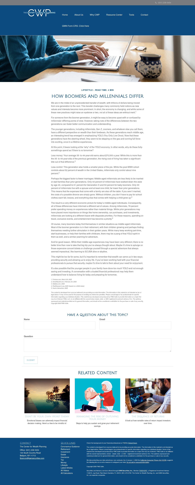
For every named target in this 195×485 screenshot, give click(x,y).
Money (63, 462)
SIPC (145, 470)
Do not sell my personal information (138, 462)
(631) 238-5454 (164, 2)
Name (27, 319)
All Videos (65, 470)
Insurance (65, 457)
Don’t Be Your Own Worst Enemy (47, 416)
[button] (78, 14)
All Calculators (67, 473)
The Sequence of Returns (148, 416)
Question (28, 336)
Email (102, 319)
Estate (63, 454)
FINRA (141, 470)
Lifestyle (64, 465)
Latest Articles (67, 467)
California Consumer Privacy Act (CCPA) (153, 460)
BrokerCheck (132, 443)
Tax (62, 459)
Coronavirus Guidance (70, 446)
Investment (65, 451)
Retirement (65, 449)
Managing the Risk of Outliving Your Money (97, 418)
